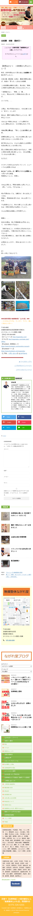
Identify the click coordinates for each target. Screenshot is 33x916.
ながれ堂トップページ (11, 737)
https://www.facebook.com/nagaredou (13, 351)
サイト (5, 482)
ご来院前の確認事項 (9, 784)
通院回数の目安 (8, 787)
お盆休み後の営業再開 (18, 537)
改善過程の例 (7, 794)
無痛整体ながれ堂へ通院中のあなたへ (14, 808)
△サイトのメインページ (24, 369)
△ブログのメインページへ (23, 365)
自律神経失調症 (9, 815)
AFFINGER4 (16, 912)
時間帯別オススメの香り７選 (21, 727)
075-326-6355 (10, 640)
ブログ (4, 435)
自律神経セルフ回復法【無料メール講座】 (17, 777)
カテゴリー (4, 664)
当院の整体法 (8, 754)
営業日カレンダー (9, 751)
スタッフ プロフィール (11, 761)
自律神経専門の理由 (9, 767)
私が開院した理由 (9, 764)
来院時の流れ (7, 805)
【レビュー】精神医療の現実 (14, 572)
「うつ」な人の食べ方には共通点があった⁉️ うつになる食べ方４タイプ (21, 717)
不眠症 (6, 821)
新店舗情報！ (15, 561)
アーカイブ (4, 669)
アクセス (6, 747)
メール (6, 476)
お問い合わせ (12, 353)
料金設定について (9, 801)
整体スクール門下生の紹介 (12, 811)
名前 (5, 470)
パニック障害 (7, 818)
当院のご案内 (8, 741)
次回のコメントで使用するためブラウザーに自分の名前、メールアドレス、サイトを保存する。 (16, 493)
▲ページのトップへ (25, 361)
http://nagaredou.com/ (20, 337)
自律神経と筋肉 (16, 691)
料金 (5, 744)
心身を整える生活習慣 (10, 798)
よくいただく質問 (9, 771)
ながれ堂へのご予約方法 (11, 774)
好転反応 (6, 791)
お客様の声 (7, 757)
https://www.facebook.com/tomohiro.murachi (15, 346)
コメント (6, 449)
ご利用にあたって (9, 780)
